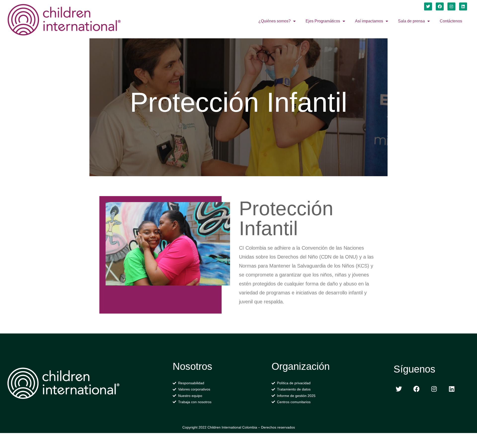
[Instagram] (451, 6)
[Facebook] (440, 6)
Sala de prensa (411, 21)
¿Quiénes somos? (274, 21)
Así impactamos (369, 21)
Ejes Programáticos (323, 21)
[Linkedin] (463, 6)
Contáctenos (451, 21)
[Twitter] (428, 6)
